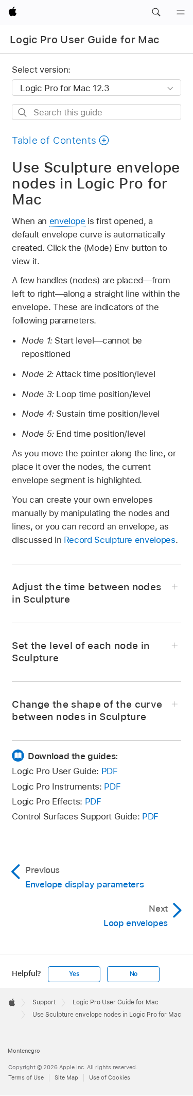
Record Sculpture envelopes (120, 540)
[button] (156, 12)
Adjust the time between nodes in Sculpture (86, 593)
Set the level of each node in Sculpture (80, 652)
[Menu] (180, 12)
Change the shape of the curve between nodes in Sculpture (87, 710)
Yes (74, 974)
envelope (67, 221)
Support (44, 1002)
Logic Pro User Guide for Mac (85, 39)
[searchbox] (96, 112)
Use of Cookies (109, 1077)
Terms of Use (26, 1077)
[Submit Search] (22, 112)
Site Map (66, 1077)
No (134, 974)
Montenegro (24, 1050)
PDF (109, 771)
